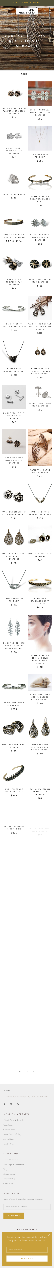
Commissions (9, 1130)
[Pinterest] (18, 1104)
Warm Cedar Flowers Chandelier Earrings (40, 915)
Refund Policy (9, 1174)
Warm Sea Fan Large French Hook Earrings (14, 556)
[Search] (45, 11)
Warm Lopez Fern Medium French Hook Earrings (40, 697)
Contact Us (8, 1184)
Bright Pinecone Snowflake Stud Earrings (40, 237)
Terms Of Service (10, 1160)
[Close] (49, 1235)
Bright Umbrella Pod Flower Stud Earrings (40, 112)
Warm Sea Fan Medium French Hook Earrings (40, 747)
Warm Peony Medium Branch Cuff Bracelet (40, 870)
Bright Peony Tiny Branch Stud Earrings (14, 416)
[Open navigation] (4, 11)
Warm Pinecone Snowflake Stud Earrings (14, 460)
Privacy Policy (9, 1179)
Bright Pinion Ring (14, 194)
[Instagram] (11, 1104)
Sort (25, 74)
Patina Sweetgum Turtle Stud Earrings (40, 792)
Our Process (8, 1125)
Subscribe (27, 1258)
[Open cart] (50, 11)
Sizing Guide (8, 1139)
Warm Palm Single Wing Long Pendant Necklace (14, 870)
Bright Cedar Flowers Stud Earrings (14, 151)
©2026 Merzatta (27, 1230)
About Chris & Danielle (13, 1120)
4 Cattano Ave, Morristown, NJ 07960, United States (25, 1097)
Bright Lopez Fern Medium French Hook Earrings (14, 645)
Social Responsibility (12, 1134)
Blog (5, 1169)
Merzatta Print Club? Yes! (27, 3)
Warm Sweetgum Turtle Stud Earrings (14, 915)
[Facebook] (4, 1104)
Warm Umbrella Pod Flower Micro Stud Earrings (14, 111)
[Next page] (40, 1071)
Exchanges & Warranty (13, 1165)
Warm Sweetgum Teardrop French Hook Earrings (40, 371)
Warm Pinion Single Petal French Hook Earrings (40, 326)
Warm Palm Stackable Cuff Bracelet (40, 601)
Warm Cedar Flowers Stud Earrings (14, 282)
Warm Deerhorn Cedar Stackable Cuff (40, 199)
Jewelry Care (8, 1144)
